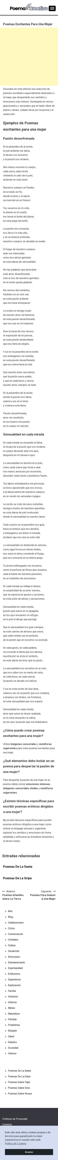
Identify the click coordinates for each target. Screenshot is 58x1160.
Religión (12, 1030)
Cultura (11, 945)
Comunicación (15, 934)
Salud (11, 1036)
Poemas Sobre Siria (19, 1087)
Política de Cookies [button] (15, 1143)
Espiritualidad (15, 968)
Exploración (14, 985)
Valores (12, 1053)
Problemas (14, 1025)
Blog (10, 916)
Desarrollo (13, 951)
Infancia (12, 1002)
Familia (12, 990)
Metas (11, 1007)
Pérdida (12, 1019)
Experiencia (14, 979)
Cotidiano (13, 939)
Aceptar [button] (29, 1152)
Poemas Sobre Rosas (20, 1093)
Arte (10, 911)
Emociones (14, 956)
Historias (13, 996)
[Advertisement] (29, 57)
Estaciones (14, 973)
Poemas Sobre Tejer (19, 1082)
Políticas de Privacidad (14, 1118)
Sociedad (13, 1047)
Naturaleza (14, 1013)
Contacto (7, 1124)
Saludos (12, 1042)
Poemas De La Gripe (17, 878)
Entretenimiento (16, 962)
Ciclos (11, 928)
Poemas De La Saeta (17, 866)
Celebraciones (16, 922)
